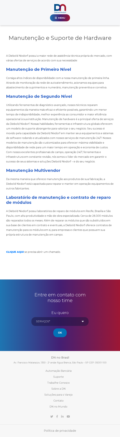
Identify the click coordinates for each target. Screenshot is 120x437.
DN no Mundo (58, 406)
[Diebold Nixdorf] (60, 8)
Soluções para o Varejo (58, 394)
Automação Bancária (58, 370)
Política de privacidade (60, 430)
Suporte (58, 376)
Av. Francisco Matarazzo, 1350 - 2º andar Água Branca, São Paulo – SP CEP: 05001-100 (60, 362)
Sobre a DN (58, 388)
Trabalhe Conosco (58, 382)
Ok (60, 332)
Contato (58, 400)
